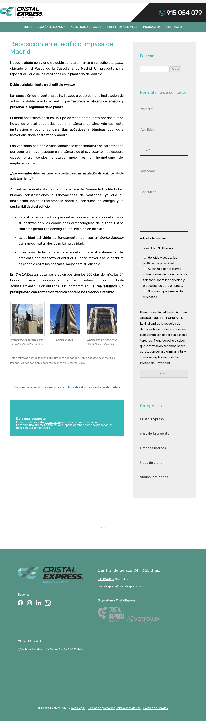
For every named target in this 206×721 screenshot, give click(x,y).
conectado (52, 422)
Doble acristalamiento (93, 357)
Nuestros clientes (122, 27)
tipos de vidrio (151, 463)
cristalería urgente (52, 357)
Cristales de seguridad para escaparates (38, 387)
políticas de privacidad (158, 263)
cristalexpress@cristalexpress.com (121, 586)
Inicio (28, 27)
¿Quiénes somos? (51, 27)
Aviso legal (78, 708)
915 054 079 (183, 12)
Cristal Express (21, 12)
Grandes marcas (153, 448)
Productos (152, 27)
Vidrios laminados (154, 477)
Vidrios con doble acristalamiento (41, 362)
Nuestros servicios (86, 27)
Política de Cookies (155, 708)
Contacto (174, 27)
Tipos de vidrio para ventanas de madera (96, 387)
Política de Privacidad (155, 363)
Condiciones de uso (128, 708)
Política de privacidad (101, 708)
